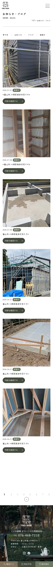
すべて (5, 35)
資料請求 (45, 564)
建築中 (42, 35)
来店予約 (28, 564)
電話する (10, 564)
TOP (33, 20)
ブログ (31, 35)
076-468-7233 (29, 535)
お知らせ (18, 35)
